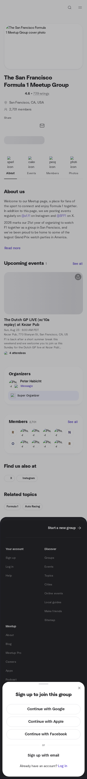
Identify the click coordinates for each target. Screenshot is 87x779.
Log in (62, 766)
